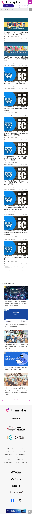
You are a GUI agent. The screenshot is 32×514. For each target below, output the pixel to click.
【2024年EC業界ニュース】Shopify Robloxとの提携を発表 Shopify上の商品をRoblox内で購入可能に (16, 133)
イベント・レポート (23, 448)
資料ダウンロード (6, 457)
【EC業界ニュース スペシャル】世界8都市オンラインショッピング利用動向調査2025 (16, 58)
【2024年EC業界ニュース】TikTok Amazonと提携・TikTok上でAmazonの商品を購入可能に (16, 182)
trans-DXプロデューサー (9, 454)
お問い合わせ (8, 5)
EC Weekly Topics (13, 36)
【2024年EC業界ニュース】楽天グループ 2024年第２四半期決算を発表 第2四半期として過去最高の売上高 (16, 207)
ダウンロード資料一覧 (23, 5)
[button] (30, 2)
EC (5, 36)
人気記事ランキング (22, 454)
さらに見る (16, 399)
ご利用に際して (20, 459)
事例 (20, 451)
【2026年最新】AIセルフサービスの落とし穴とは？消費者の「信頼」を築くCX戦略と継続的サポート (16, 346)
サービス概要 (6, 448)
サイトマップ (16, 465)
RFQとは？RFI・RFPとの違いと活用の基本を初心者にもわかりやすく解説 (16, 368)
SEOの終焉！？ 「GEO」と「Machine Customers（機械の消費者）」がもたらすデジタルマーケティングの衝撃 (16, 303)
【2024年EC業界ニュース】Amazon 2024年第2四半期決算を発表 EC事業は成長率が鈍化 (16, 232)
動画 (25, 451)
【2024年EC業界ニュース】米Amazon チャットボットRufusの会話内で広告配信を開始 (16, 108)
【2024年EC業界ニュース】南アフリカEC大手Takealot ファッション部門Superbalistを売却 (15, 158)
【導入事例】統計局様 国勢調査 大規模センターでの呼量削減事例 (16, 325)
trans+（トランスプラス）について (21, 457)
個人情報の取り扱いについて (10, 462)
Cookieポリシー (23, 462)
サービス (14, 448)
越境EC (21, 36)
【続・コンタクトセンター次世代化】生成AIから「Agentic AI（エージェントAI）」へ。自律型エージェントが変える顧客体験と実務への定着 (16, 391)
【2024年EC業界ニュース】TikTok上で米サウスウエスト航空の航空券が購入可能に (16, 257)
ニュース (8, 451)
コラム (14, 451)
